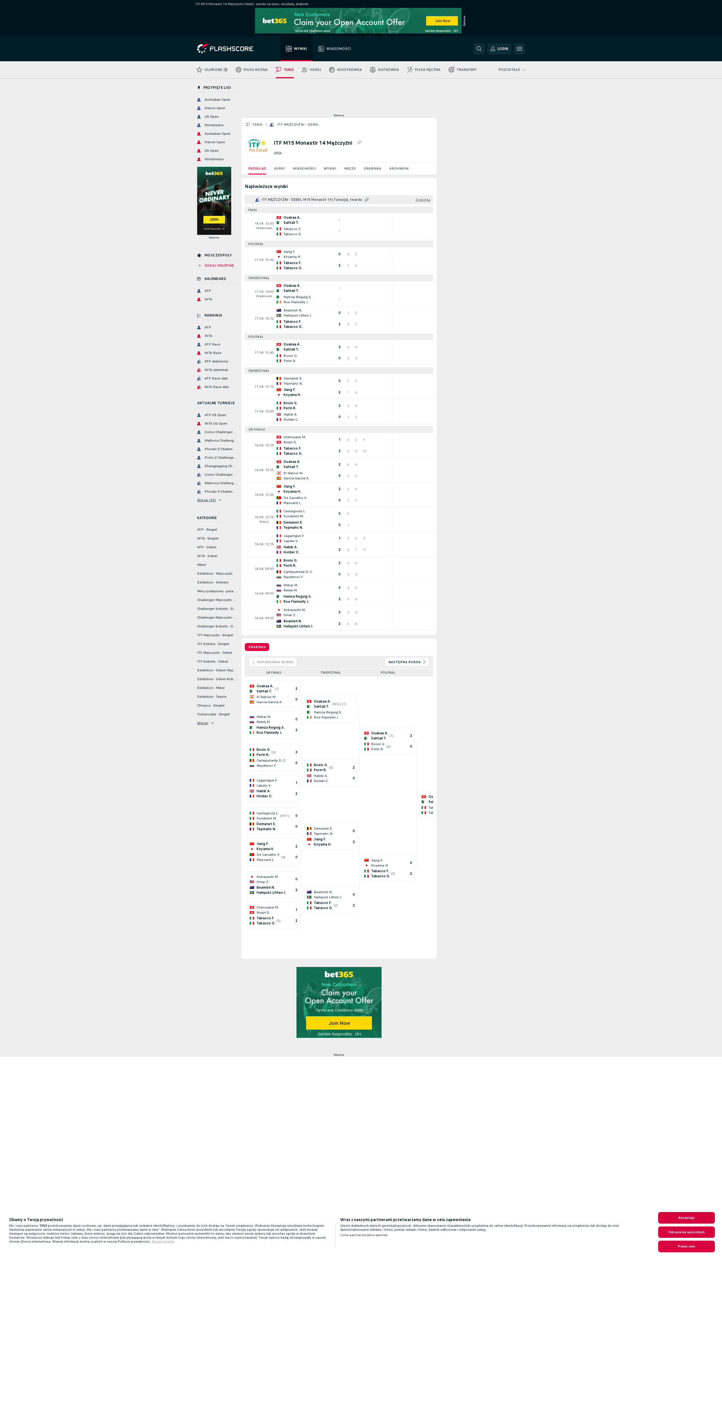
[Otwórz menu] (519, 48)
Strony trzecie (163, 1241)
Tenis (257, 125)
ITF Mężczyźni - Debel (298, 125)
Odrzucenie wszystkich (686, 1232)
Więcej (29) (206, 500)
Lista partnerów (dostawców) (364, 1235)
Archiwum (399, 168)
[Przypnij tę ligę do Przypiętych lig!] (359, 142)
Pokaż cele (686, 1246)
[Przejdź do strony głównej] (229, 48)
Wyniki (330, 168)
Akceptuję (686, 1218)
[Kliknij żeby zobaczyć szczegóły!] (339, 226)
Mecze (350, 168)
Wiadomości (304, 168)
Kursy (279, 168)
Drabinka (372, 168)
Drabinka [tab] (257, 647)
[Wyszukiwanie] (479, 48)
